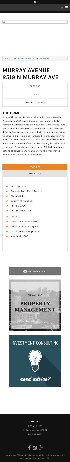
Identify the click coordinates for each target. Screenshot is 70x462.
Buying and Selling (22, 59)
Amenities (35, 173)
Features (35, 167)
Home (7, 59)
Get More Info (37, 271)
